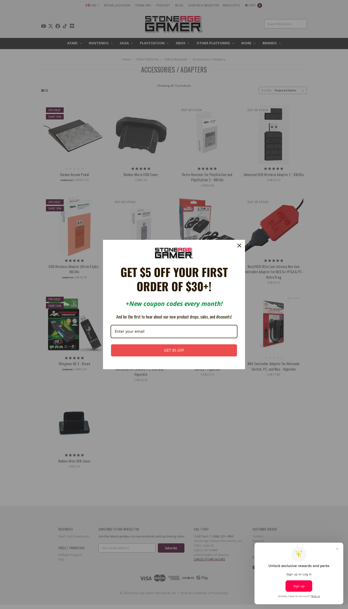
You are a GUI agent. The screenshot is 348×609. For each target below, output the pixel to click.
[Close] (239, 245)
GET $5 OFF (174, 350)
